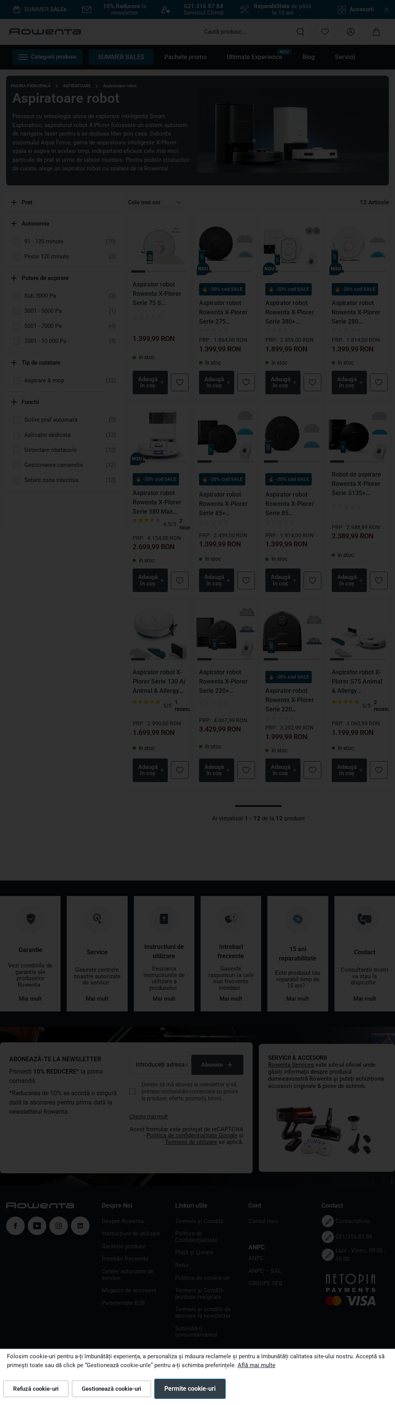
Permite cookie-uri (190, 1388)
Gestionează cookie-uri (111, 1388)
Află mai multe (256, 1365)
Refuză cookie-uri (36, 1388)
